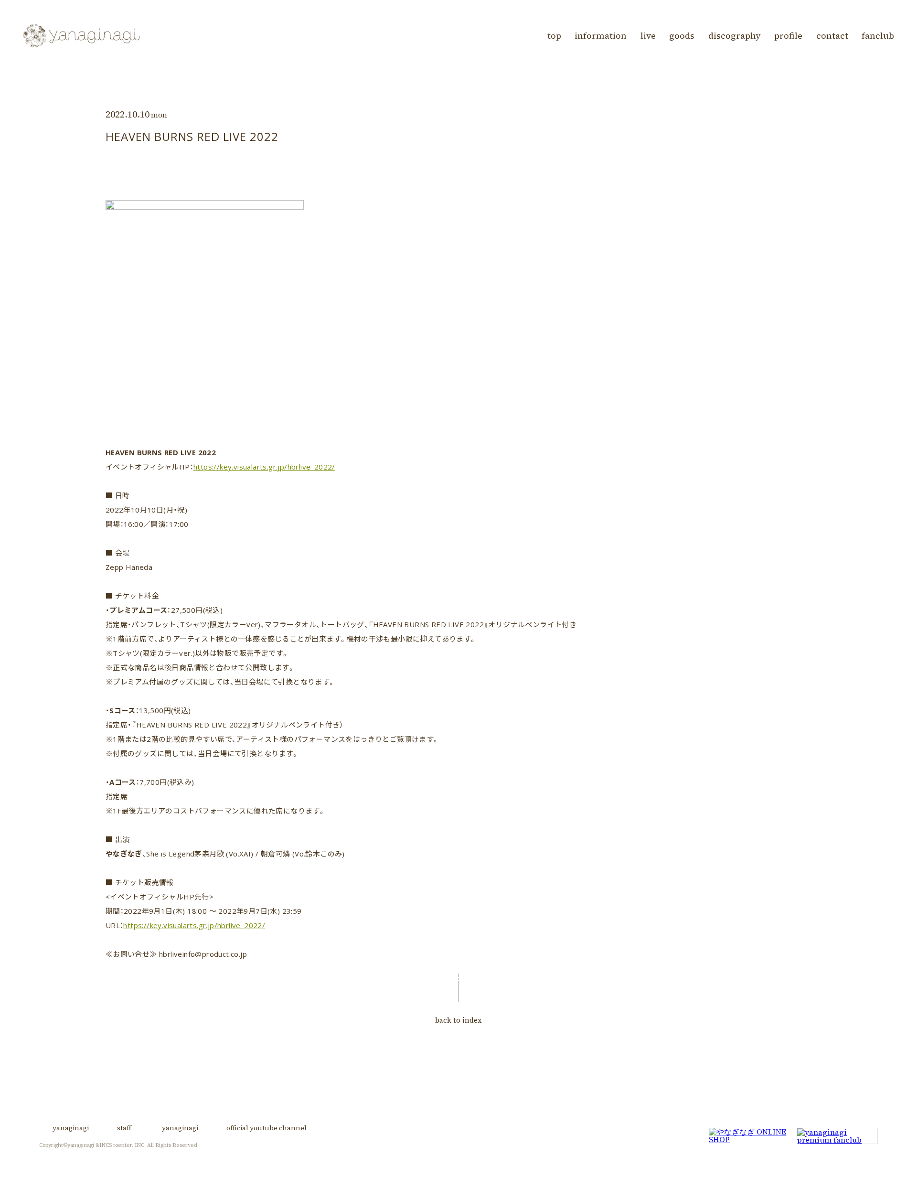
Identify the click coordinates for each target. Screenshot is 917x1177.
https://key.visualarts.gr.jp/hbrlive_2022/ (264, 466)
